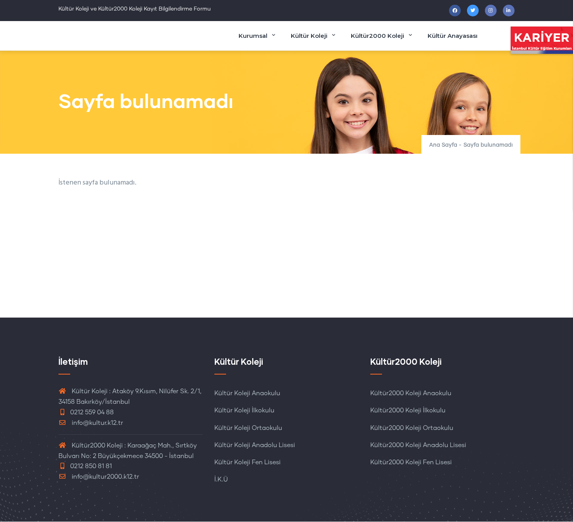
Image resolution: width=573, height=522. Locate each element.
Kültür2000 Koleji (377, 35)
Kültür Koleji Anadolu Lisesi (254, 445)
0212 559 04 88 (92, 412)
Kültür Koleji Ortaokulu (248, 428)
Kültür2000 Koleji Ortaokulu (411, 428)
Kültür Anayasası (453, 35)
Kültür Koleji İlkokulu (244, 410)
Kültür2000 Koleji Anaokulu (410, 393)
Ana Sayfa (443, 145)
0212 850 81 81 (91, 466)
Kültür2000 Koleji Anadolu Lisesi (418, 445)
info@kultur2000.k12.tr (105, 477)
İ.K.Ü (221, 479)
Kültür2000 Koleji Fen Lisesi (411, 462)
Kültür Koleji (309, 35)
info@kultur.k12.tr (97, 423)
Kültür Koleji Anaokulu (247, 393)
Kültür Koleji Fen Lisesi (247, 462)
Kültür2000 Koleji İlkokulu (408, 410)
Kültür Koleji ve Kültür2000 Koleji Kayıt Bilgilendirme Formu (134, 9)
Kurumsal (253, 35)
